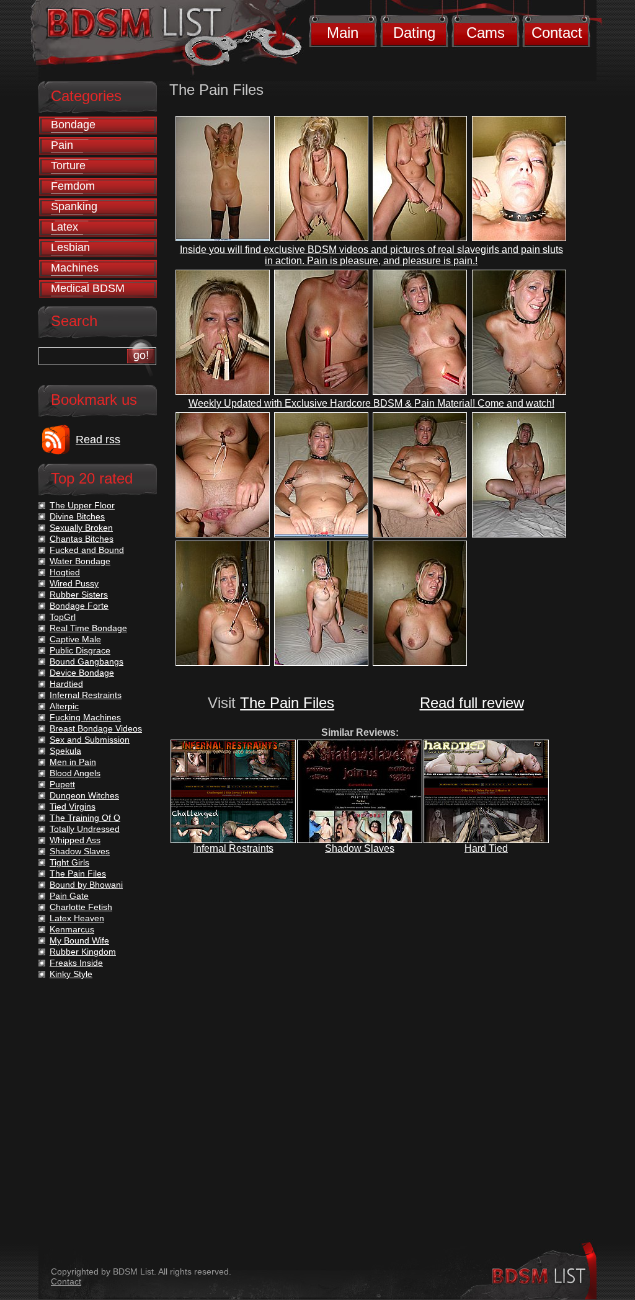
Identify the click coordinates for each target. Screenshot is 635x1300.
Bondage (73, 124)
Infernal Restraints (233, 848)
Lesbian (70, 247)
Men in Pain (73, 762)
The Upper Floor (82, 505)
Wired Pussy (74, 583)
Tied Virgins (72, 806)
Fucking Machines (85, 717)
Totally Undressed (85, 829)
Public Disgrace (80, 650)
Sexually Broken (81, 528)
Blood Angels (75, 773)
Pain (62, 145)
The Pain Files (287, 702)
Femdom (73, 186)
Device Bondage (82, 673)
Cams (485, 32)
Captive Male (75, 639)
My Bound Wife (79, 940)
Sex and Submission (90, 740)
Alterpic (64, 706)
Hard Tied (486, 848)
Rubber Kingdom (83, 952)
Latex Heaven (77, 918)
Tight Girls (69, 862)
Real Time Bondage (88, 628)
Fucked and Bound (87, 550)
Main (342, 32)
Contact (556, 32)
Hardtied (66, 684)
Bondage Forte (79, 606)
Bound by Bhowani (86, 885)
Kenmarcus (72, 929)
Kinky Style (71, 974)
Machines (75, 268)
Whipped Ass (75, 840)
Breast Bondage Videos (96, 728)
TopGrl (63, 617)
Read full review (472, 702)
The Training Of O (85, 818)
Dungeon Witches (84, 795)
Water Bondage (80, 561)
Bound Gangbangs (86, 661)
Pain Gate (69, 896)
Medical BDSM (88, 288)
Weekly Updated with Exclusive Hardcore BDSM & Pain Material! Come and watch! (371, 403)
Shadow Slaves (359, 848)
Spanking (74, 206)
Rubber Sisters (79, 594)
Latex (64, 227)
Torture (68, 165)
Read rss (98, 439)
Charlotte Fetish (81, 907)
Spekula (65, 751)
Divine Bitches (77, 516)
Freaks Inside (76, 963)
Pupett (62, 784)
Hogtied (65, 572)
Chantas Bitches (81, 539)
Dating (414, 32)
